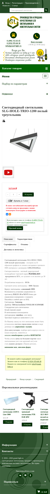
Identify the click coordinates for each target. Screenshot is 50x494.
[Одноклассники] (10, 214)
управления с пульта (23, 327)
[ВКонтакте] (7, 214)
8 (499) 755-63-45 (13, 41)
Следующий (39, 379)
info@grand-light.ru (13, 46)
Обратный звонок (15, 228)
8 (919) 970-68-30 (13, 43)
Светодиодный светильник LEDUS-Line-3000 (11, 411)
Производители (31, 3)
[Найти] (46, 10)
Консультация (36, 42)
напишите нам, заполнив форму (18, 347)
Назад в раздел (25, 379)
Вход (7, 3)
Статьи (15, 5)
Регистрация (17, 3)
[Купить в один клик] (18, 201)
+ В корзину (28, 194)
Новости (6, 5)
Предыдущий (11, 379)
